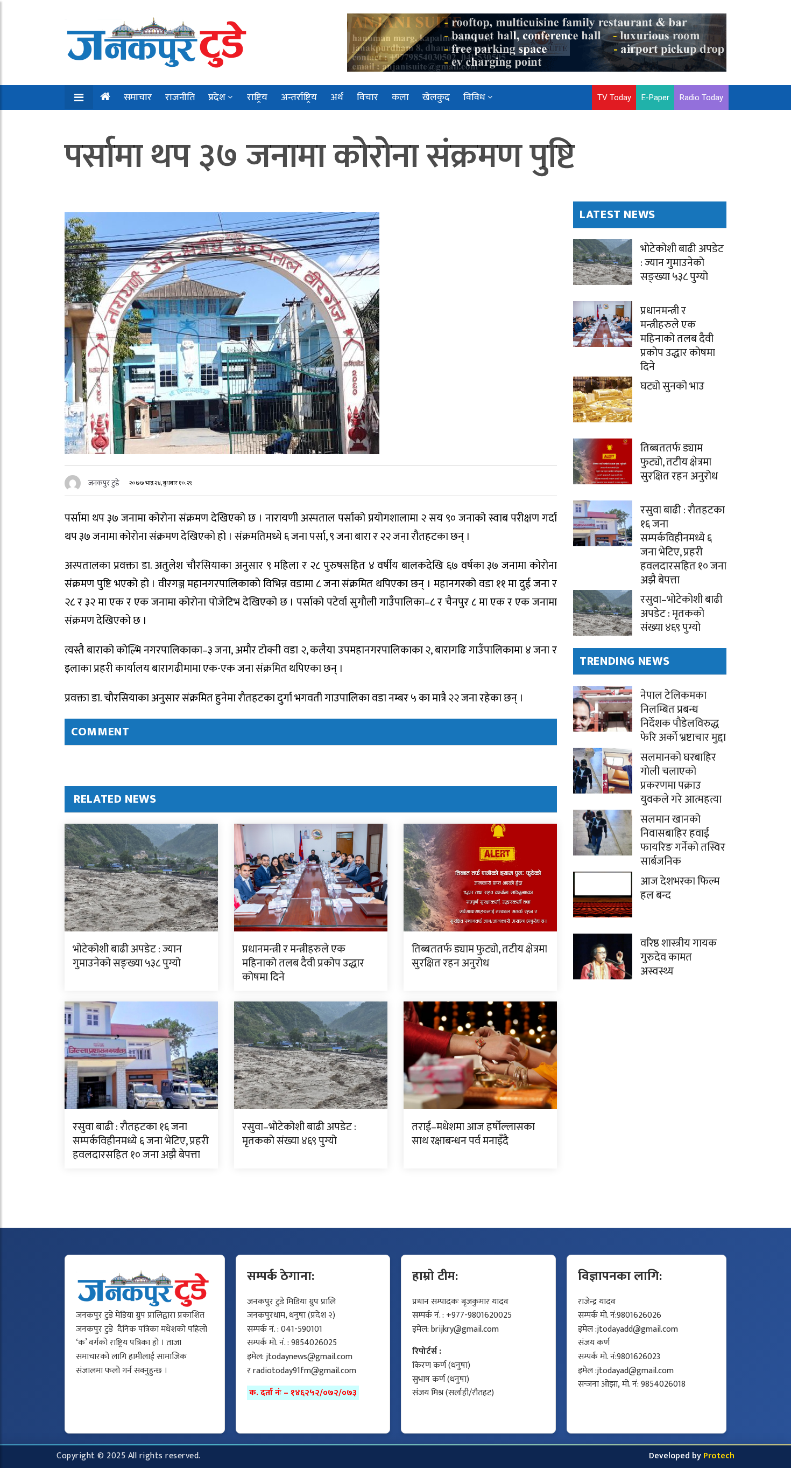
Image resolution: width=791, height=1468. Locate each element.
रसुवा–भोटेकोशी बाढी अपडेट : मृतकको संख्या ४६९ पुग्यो (299, 1134)
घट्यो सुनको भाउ (672, 386)
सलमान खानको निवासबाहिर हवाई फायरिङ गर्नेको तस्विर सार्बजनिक (682, 840)
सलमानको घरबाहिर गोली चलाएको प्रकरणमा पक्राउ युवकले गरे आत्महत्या (681, 778)
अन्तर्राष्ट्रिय (299, 97)
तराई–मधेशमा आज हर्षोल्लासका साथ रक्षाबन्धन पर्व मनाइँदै (473, 1134)
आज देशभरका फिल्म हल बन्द (680, 888)
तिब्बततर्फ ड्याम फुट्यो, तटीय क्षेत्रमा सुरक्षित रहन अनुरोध (479, 956)
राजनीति (180, 97)
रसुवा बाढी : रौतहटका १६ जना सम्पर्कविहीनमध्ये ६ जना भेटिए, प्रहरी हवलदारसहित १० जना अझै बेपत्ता (141, 1141)
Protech (718, 1456)
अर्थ (336, 97)
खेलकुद (436, 97)
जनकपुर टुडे (103, 483)
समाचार (138, 97)
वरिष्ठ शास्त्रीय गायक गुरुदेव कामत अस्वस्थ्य (678, 957)
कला (400, 97)
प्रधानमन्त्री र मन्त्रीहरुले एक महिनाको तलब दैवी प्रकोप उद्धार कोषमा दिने (303, 963)
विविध (474, 97)
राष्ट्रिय (257, 97)
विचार (367, 97)
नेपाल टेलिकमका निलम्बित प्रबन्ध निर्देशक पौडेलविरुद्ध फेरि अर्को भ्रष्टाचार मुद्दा (683, 716)
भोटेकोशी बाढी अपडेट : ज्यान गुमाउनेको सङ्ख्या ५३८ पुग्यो (127, 956)
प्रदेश (216, 97)
